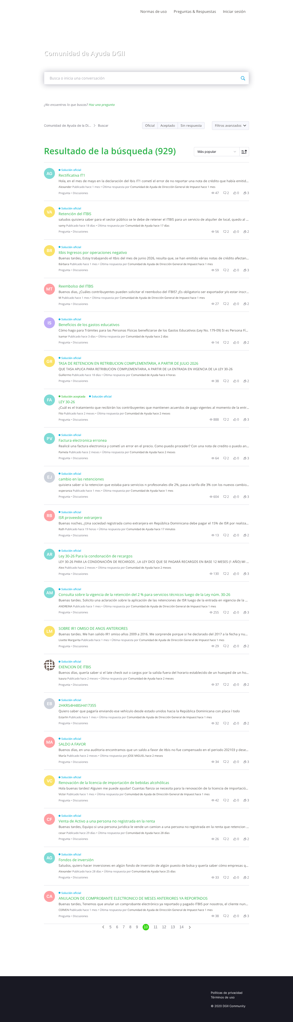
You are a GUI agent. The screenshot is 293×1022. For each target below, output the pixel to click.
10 (146, 927)
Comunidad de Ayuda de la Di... (67, 125)
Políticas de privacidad (226, 993)
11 (155, 927)
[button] (150, 125)
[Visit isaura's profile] (49, 665)
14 (181, 927)
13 (173, 927)
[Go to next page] (189, 927)
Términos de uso (223, 997)
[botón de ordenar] (244, 151)
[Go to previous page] (103, 927)
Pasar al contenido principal (25, 3)
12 (164, 927)
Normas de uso (153, 11)
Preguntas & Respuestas (195, 11)
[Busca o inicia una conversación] (243, 78)
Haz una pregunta (102, 104)
